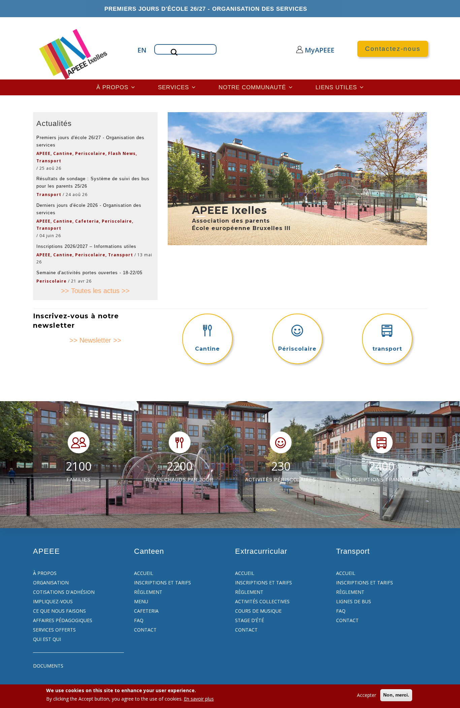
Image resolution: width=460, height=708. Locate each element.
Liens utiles (337, 87)
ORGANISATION (51, 582)
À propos (113, 87)
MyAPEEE (313, 50)
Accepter (366, 695)
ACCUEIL (143, 573)
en (140, 50)
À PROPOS (45, 573)
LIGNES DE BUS (353, 601)
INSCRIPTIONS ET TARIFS (162, 582)
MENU (141, 601)
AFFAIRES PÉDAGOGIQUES (62, 620)
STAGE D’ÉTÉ (249, 620)
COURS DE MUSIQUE (258, 611)
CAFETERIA (146, 611)
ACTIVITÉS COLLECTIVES (262, 601)
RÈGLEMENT (148, 592)
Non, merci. (396, 695)
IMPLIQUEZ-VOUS (53, 601)
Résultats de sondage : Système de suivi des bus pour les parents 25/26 (93, 182)
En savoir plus (199, 699)
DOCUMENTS (48, 666)
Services (174, 87)
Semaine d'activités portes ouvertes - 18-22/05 (89, 272)
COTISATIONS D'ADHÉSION (64, 592)
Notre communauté (253, 87)
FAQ (138, 620)
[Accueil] (74, 53)
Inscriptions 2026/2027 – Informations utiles (86, 246)
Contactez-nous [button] (393, 48)
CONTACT (145, 629)
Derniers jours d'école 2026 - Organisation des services (88, 209)
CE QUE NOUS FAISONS (59, 611)
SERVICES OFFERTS (54, 629)
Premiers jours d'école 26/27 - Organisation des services (205, 8)
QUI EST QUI (47, 639)
